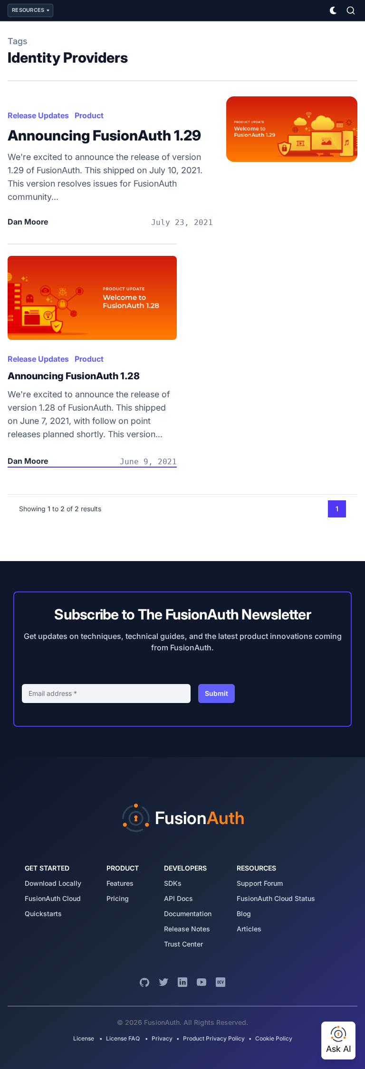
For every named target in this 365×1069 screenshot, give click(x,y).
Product (89, 115)
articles (249, 929)
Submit (216, 693)
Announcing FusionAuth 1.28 (74, 376)
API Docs (178, 898)
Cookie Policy (273, 1038)
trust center (183, 944)
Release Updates (38, 115)
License (84, 1038)
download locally (53, 883)
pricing (117, 898)
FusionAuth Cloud (53, 898)
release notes (187, 929)
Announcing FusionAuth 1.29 (104, 135)
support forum (260, 883)
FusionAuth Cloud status (276, 898)
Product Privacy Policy (214, 1038)
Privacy (162, 1038)
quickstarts (43, 914)
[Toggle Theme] (333, 10)
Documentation (187, 914)
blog (244, 914)
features (120, 883)
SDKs (173, 883)
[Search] (350, 10)
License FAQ (123, 1038)
